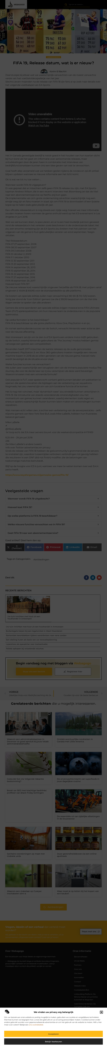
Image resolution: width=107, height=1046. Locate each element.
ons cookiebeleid (36, 1025)
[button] (101, 1012)
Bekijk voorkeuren (53, 1041)
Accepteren (53, 1034)
